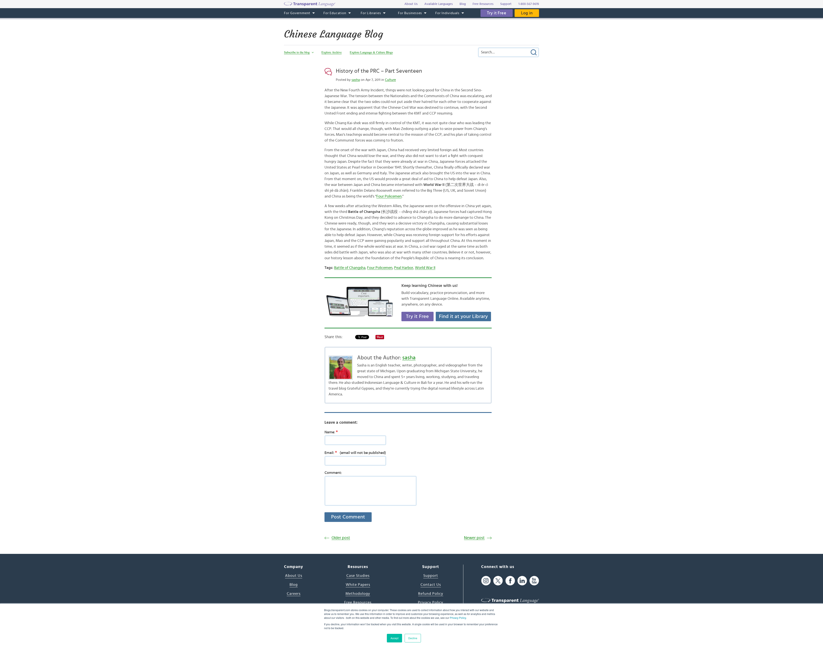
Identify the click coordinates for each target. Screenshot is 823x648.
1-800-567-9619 (528, 4)
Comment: (333, 473)
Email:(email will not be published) (355, 453)
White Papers (358, 585)
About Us (293, 576)
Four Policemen (389, 196)
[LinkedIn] (522, 580)
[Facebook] (510, 580)
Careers (293, 594)
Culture (390, 79)
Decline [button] (412, 638)
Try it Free (496, 13)
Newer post (474, 538)
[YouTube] (534, 580)
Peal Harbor (403, 268)
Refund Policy (430, 594)
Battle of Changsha (349, 268)
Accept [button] (394, 638)
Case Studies (357, 576)
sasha (355, 79)
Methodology (357, 594)
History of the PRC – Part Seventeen (379, 71)
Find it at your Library (463, 316)
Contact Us (431, 585)
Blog (294, 585)
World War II (425, 268)
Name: (331, 432)
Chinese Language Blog (333, 34)
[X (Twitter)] (498, 580)
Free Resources (357, 602)
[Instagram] (486, 580)
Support (430, 576)
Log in (527, 13)
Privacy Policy (458, 617)
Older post (341, 538)
